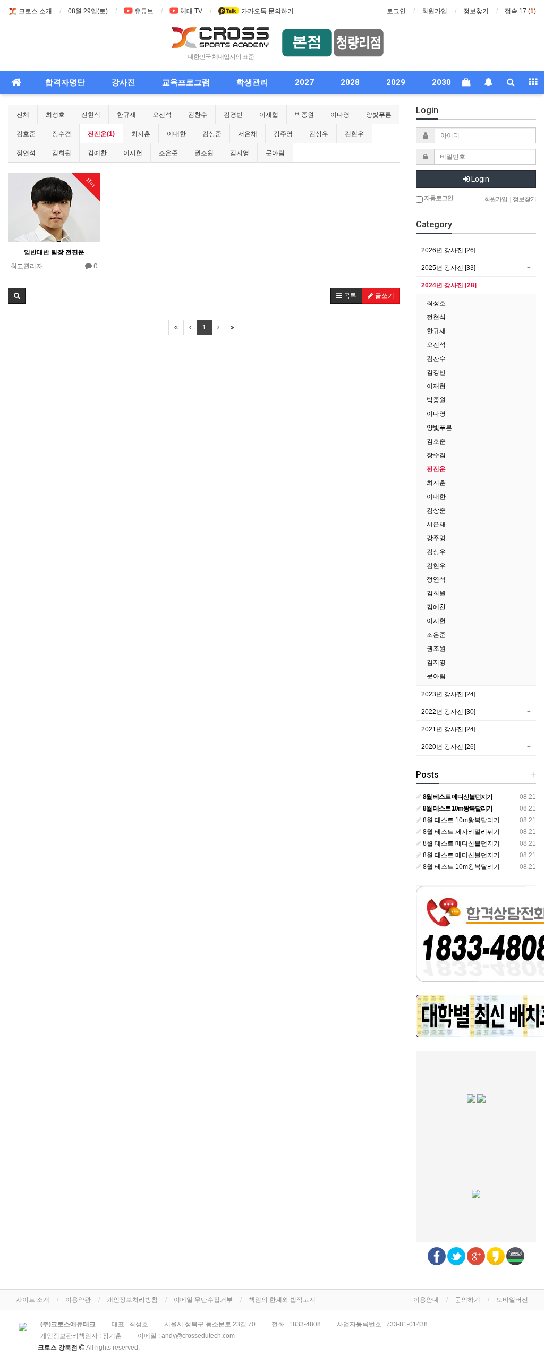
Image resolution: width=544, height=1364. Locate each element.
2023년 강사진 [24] (448, 694)
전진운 (436, 469)
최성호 (55, 114)
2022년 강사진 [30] (448, 711)
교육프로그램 (186, 82)
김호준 (26, 134)
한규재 (126, 114)
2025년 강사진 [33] (448, 267)
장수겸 (61, 134)
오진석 (162, 114)
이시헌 (132, 153)
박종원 (304, 114)
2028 (350, 82)
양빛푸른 (379, 114)
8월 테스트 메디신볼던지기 (460, 843)
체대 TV (191, 11)
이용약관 (78, 1299)
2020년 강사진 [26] (448, 747)
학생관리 (252, 82)
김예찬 (97, 153)
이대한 (176, 134)
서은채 (247, 134)
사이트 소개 (32, 1299)
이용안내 (426, 1299)
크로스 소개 (35, 11)
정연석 (26, 153)
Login (479, 179)
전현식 (90, 114)
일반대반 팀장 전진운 (54, 252)
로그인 (396, 11)
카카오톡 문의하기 (267, 11)
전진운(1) (101, 134)
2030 (441, 82)
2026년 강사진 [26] (448, 250)
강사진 (123, 82)
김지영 (239, 153)
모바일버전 (512, 1299)
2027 (304, 82)
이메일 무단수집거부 (203, 1299)
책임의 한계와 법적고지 (282, 1299)
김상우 (318, 134)
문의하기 (467, 1299)
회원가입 (434, 11)
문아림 (275, 153)
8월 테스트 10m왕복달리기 (460, 820)
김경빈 (233, 114)
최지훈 (140, 134)
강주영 (283, 134)
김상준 (212, 134)
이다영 (340, 114)
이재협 (268, 114)
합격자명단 (65, 82)
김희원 (61, 153)
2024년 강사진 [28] (449, 285)
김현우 (354, 134)
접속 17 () (520, 11)
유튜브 (144, 11)
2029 (395, 82)
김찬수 (197, 114)
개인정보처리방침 (132, 1299)
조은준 (168, 153)
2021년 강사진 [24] (448, 729)
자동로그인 (438, 198)
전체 (22, 114)
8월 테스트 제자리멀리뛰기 (460, 832)
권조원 (204, 153)
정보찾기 (476, 11)
